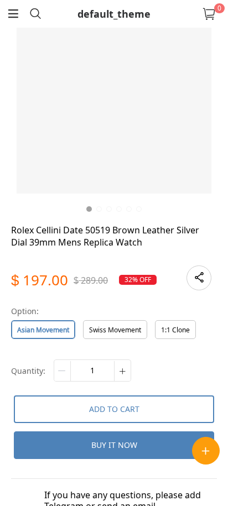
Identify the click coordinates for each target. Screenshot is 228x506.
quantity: (28, 371)
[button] (62, 371)
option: (25, 311)
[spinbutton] (92, 370)
